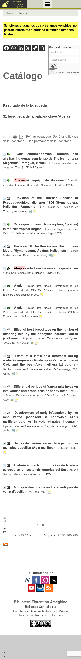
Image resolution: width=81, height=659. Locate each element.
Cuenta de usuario (60, 47)
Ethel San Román (15, 273)
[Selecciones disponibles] (21, 136)
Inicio (10, 13)
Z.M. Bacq (33, 492)
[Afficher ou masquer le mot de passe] (53, 66)
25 (59, 535)
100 (69, 535)
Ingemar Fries (11, 426)
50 (64, 535)
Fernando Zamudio (60, 163)
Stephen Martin (31, 338)
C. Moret (63, 448)
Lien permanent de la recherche (49, 140)
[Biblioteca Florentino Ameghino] (13, 4)
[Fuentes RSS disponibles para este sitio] (40, 544)
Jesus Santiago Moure (58, 229)
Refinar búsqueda (38, 136)
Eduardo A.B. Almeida (60, 207)
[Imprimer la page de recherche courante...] (15, 136)
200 (75, 535)
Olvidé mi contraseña (67, 72)
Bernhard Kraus (12, 369)
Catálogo (23, 76)
